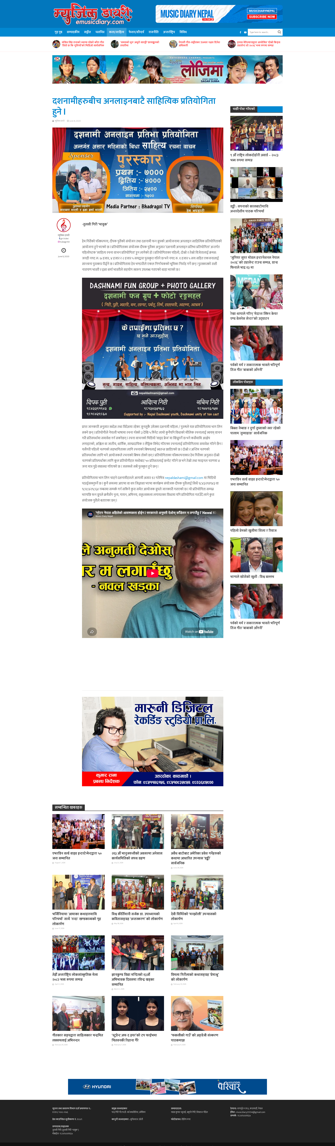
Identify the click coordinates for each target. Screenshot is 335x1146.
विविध (183, 32)
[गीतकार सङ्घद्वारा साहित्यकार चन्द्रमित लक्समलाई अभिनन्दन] (78, 1013)
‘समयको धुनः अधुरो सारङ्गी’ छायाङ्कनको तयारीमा (81, 44)
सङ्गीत (87, 32)
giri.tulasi (65, 238)
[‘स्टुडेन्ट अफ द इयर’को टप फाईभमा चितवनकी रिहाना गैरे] (138, 1013)
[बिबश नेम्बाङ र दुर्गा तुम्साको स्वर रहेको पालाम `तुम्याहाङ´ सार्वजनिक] (231, 44)
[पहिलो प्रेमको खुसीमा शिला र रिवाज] (256, 508)
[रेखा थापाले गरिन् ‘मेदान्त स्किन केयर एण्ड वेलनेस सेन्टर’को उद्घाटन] (256, 292)
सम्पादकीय (73, 32)
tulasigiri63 (65, 242)
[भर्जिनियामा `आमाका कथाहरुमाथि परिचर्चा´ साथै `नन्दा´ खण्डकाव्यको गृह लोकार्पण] (78, 892)
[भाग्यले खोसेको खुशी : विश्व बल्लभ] (256, 555)
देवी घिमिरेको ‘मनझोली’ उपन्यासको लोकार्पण (193, 917)
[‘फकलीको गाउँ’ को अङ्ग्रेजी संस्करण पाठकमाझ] (197, 1013)
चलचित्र (100, 32)
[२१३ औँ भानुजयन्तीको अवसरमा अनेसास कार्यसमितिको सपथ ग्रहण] (138, 831)
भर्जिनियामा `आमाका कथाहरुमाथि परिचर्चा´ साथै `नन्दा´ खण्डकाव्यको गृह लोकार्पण (76, 919)
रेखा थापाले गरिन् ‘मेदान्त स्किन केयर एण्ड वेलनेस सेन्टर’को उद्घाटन (254, 316)
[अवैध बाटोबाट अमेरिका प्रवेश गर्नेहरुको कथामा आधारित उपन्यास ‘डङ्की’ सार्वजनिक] (197, 831)
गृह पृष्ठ (58, 32)
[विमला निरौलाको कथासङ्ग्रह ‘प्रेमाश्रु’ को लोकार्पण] (197, 953)
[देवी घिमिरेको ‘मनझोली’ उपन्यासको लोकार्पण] (197, 892)
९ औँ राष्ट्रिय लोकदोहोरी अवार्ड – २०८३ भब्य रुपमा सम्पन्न (254, 158)
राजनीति (154, 32)
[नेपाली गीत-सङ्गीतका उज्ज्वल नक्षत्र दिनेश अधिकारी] (114, 44)
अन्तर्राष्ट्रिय (169, 32)
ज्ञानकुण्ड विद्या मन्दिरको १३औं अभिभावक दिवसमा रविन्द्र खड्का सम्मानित (133, 979)
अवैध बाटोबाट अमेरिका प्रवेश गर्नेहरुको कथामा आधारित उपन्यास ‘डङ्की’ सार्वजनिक (196, 858)
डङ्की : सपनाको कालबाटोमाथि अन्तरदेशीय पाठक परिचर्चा (249, 209)
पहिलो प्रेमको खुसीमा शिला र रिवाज (253, 530)
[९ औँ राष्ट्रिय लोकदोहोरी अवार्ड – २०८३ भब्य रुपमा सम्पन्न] (256, 133)
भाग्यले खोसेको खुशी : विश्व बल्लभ (252, 576)
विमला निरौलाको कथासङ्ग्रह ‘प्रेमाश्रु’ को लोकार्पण (195, 977)
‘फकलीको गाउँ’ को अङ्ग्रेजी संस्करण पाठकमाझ (194, 1038)
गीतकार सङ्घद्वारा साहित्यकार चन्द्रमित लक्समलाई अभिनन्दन (77, 1038)
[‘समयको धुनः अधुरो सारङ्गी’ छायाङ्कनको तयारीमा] (56, 44)
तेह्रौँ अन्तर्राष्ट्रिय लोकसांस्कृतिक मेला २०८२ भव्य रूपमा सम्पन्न (75, 977)
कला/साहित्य (116, 32)
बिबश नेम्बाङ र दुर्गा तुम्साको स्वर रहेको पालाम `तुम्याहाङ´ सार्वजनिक (256, 44)
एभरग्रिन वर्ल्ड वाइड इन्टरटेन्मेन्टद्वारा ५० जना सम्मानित (77, 856)
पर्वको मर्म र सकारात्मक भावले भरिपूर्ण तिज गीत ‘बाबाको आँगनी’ (255, 367)
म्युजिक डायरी (60, 121)
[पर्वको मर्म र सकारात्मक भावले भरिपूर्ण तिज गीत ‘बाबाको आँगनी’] (256, 343)
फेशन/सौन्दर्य (136, 32)
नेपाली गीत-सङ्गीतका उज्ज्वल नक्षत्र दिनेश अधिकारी (141, 44)
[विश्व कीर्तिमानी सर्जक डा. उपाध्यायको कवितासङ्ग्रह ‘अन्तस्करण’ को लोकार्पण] (138, 892)
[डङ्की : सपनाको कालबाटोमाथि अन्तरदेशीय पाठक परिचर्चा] (256, 184)
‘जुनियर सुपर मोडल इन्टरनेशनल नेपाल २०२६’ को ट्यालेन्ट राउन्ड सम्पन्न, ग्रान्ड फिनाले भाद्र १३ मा (254, 262)
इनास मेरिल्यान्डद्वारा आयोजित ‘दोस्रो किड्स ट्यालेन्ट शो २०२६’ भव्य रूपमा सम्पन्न (200, 44)
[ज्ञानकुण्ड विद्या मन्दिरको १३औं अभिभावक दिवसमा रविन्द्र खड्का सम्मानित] (138, 953)
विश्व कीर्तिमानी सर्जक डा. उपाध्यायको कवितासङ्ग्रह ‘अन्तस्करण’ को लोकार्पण (137, 917)
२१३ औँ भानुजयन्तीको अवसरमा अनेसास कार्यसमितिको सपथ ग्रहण (137, 856)
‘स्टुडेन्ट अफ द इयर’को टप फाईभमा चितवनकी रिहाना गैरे (134, 1038)
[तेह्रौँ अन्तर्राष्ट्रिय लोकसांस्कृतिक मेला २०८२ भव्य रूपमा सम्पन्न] (78, 953)
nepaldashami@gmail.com (184, 478)
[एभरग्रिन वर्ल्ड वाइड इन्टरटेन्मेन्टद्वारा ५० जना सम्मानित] (78, 831)
